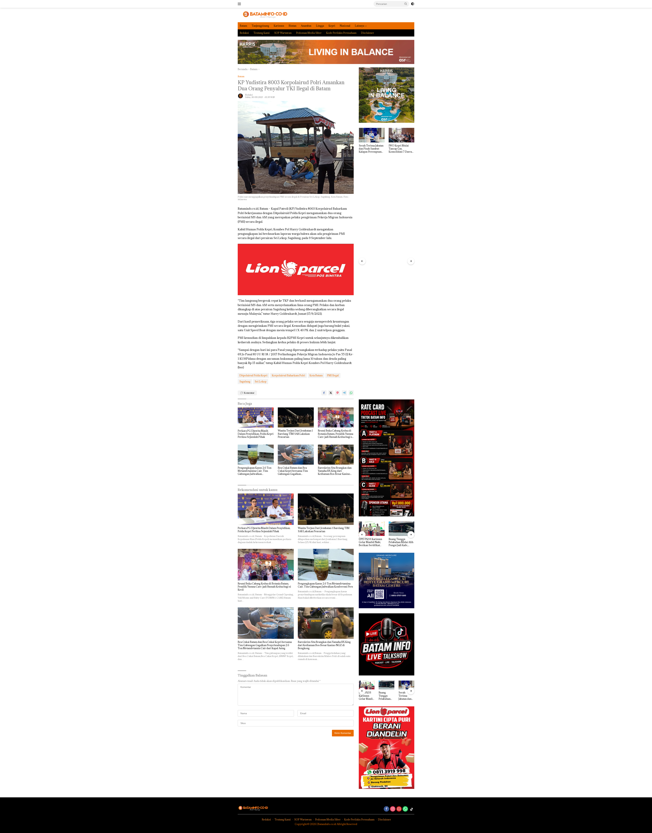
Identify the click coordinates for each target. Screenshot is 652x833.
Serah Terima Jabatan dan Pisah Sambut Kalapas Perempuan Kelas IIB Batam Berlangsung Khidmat (401, 542)
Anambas (306, 25)
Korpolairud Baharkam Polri (288, 375)
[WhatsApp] (405, 809)
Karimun (279, 25)
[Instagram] (392, 809)
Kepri (332, 25)
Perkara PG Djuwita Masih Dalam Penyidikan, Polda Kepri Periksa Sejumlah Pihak (256, 433)
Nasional (345, 25)
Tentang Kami (261, 32)
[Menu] (240, 4)
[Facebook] (386, 809)
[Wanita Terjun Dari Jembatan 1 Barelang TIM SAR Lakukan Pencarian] (296, 417)
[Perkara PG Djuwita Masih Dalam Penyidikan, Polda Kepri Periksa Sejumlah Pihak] (256, 417)
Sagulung (244, 381)
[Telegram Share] (344, 392)
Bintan (292, 25)
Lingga (320, 25)
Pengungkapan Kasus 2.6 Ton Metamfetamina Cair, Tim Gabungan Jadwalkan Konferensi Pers (254, 471)
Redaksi (244, 32)
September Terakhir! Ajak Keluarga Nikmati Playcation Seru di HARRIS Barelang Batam (401, 148)
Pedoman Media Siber (309, 32)
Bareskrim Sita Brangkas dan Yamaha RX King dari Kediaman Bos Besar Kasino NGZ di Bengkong (334, 471)
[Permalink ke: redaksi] (240, 95)
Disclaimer (367, 32)
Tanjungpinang (260, 25)
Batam (243, 25)
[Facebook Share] (324, 392)
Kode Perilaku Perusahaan (341, 32)
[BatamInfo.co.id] (262, 14)
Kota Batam (316, 375)
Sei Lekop (260, 381)
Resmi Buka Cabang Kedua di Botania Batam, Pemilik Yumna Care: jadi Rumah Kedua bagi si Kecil (335, 433)
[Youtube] (399, 809)
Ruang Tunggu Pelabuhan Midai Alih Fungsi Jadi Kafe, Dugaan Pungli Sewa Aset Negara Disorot (371, 542)
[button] (405, 3)
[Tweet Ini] (330, 392)
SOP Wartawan (283, 32)
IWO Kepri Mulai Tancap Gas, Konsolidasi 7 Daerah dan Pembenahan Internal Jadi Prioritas (371, 148)
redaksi (249, 94)
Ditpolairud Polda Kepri (253, 375)
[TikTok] (411, 809)
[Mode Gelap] (412, 4)
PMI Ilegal (333, 375)
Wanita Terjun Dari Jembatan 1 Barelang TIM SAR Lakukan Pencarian (295, 433)
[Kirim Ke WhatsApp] (351, 392)
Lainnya (359, 25)
